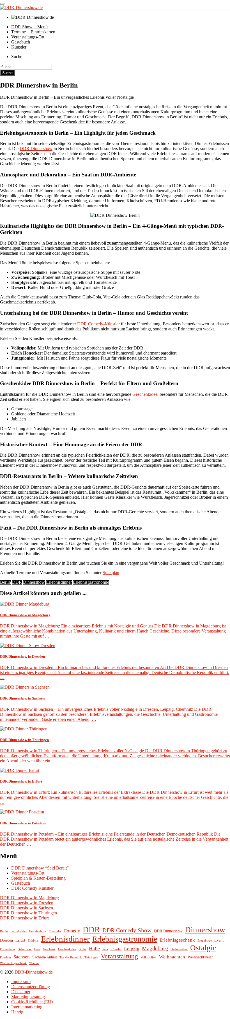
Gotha (82, 949)
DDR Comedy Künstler (32, 888)
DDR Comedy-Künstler (98, 323)
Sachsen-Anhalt (44, 957)
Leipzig (131, 948)
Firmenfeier (7, 949)
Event (219, 940)
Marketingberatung (28, 996)
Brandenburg (37, 931)
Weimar (34, 963)
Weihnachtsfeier (200, 957)
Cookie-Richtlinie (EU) (32, 1001)
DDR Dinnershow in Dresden (26, 902)
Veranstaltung (119, 956)
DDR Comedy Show (126, 930)
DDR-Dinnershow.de (34, 972)
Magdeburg (155, 948)
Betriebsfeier (18, 931)
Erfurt (20, 940)
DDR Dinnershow (36, 148)
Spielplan (111, 572)
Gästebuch (20, 42)
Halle (94, 948)
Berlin (5, 582)
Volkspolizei (149, 957)
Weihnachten (172, 957)
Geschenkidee (144, 394)
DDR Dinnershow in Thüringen (28, 912)
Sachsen (21, 957)
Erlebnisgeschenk (177, 940)
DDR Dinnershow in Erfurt (24, 918)
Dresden (6, 940)
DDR (17, 582)
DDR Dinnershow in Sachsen (26, 907)
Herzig (17, 1011)
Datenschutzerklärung (30, 986)
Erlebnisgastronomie (91, 582)
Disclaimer (20, 991)
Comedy (72, 930)
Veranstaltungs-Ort (27, 36)
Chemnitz (55, 931)
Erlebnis (33, 940)
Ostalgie (203, 948)
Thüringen (91, 957)
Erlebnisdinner (59, 582)
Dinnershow (34, 582)
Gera (37, 949)
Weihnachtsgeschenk (13, 963)
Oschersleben (179, 949)
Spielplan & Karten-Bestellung (38, 878)
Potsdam (5, 957)
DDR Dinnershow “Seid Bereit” (40, 868)
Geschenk (49, 949)
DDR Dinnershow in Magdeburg (29, 897)
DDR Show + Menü (29, 26)
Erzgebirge (204, 940)
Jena (105, 949)
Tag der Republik (70, 957)
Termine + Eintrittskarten (33, 31)
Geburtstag (25, 949)
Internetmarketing (26, 1006)
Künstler (18, 47)
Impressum (21, 981)
